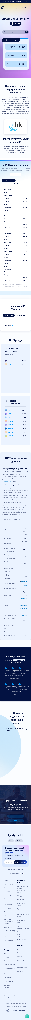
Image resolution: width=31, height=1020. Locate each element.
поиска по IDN (6, 481)
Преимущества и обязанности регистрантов (15, 1006)
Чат (16, 820)
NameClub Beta (21, 939)
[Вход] (17, 7)
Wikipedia (24, 615)
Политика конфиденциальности (15, 997)
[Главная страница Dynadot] (2, 7)
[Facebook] (9, 869)
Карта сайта (21, 960)
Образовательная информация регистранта (15, 1003)
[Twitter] (16, 869)
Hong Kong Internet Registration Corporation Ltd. (23, 605)
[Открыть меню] (27, 7)
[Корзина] (22, 7)
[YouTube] (19, 869)
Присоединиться (20, 862)
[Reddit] (22, 869)
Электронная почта (16, 816)
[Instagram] (11, 869)
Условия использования (15, 1000)
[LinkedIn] (14, 869)
